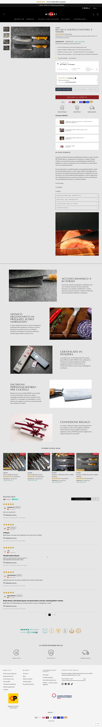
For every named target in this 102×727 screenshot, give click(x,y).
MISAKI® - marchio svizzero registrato (50, 683)
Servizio (7, 670)
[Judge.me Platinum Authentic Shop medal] (44, 630)
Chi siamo (65, 19)
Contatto (5, 689)
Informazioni (80, 19)
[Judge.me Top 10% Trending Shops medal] (78, 630)
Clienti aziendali (27, 681)
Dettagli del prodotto (67, 199)
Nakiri (91, 169)
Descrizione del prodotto (69, 195)
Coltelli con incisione (48, 19)
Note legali (45, 675)
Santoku (75, 169)
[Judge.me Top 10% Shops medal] (71, 630)
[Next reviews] (97, 80)
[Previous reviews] (57, 80)
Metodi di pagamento (9, 687)
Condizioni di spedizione (9, 684)
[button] (59, 34)
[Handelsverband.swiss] (62, 696)
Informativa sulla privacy (49, 680)
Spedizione (67, 43)
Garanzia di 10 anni (8, 676)
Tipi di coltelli (6, 681)
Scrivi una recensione (81, 499)
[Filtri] (93, 499)
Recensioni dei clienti (28, 684)
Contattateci (63, 208)
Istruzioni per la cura (67, 203)
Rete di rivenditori (27, 679)
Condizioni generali (48, 677)
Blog (24, 676)
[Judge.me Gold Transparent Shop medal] (51, 630)
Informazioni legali (49, 671)
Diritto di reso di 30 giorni (9, 673)
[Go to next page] (55, 615)
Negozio (31, 19)
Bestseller (19, 19)
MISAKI (26, 670)
